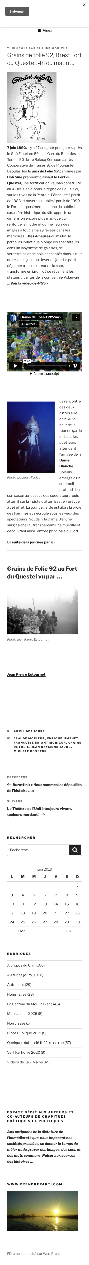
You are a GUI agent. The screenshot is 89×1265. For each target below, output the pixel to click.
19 (34, 913)
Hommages (17, 994)
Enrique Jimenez (63, 738)
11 (22, 904)
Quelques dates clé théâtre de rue (35, 1043)
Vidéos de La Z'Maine (25, 1062)
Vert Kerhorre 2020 (23, 1052)
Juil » (67, 931)
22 (67, 913)
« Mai (22, 931)
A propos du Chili (21, 965)
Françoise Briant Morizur (40, 742)
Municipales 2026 (22, 1014)
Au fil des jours (29, 731)
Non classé (16, 1023)
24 (12, 922)
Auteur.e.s (15, 985)
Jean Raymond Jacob (51, 747)
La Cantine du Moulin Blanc (29, 1004)
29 (67, 922)
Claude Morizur (52, 48)
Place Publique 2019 (24, 1033)
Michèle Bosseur (30, 751)
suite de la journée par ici (33, 542)
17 (12, 913)
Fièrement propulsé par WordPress (33, 1253)
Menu (47, 31)
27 (45, 922)
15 (67, 904)
